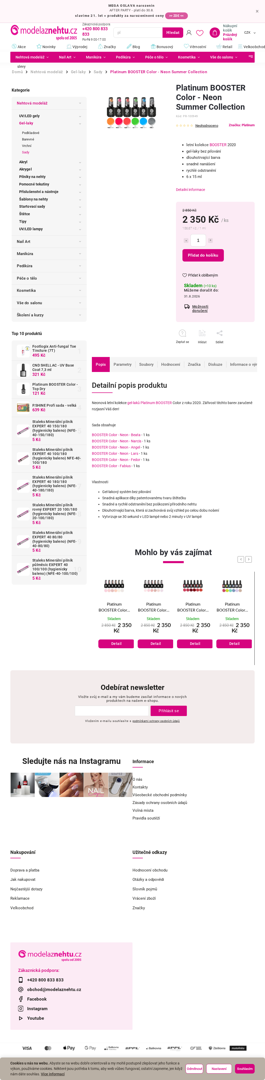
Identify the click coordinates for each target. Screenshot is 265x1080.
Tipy (22, 221)
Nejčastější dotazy (26, 889)
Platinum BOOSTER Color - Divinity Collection (114, 607)
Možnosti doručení (200, 308)
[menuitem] (32, 57)
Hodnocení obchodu (149, 870)
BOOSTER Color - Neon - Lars (115, 453)
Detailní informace (190, 190)
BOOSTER (218, 145)
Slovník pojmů (144, 889)
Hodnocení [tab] (170, 364)
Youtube (35, 1018)
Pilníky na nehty (32, 177)
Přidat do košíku (203, 255)
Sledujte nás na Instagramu (71, 761)
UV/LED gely (29, 116)
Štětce (24, 214)
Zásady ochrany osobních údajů (159, 802)
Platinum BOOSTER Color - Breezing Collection (232, 607)
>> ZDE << (176, 16)
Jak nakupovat (22, 879)
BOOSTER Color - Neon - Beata (116, 435)
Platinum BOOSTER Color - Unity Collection (153, 607)
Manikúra (25, 253)
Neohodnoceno (206, 126)
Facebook (37, 999)
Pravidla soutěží (146, 818)
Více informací (53, 1074)
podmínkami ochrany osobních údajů (156, 721)
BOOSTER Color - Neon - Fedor (116, 460)
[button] (114, 635)
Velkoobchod (21, 908)
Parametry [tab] (122, 364)
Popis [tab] (101, 364)
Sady (25, 152)
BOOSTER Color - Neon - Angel (116, 447)
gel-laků (133, 403)
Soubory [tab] (146, 364)
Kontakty (140, 787)
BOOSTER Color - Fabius (111, 466)
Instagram (37, 1008)
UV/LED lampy (31, 229)
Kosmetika (26, 290)
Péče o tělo (27, 278)
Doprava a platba (24, 870)
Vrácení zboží (144, 898)
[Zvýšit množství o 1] (210, 240)
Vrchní (27, 146)
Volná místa (142, 810)
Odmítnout (194, 1069)
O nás (137, 779)
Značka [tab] (194, 364)
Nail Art (23, 241)
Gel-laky (26, 123)
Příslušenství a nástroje (38, 192)
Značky (138, 908)
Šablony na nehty (33, 199)
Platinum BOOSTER (156, 403)
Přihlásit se (169, 711)
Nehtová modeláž (32, 103)
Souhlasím (245, 1069)
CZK (247, 32)
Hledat (173, 32)
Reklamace (20, 898)
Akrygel (25, 169)
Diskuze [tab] (215, 364)
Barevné (28, 139)
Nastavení (219, 1069)
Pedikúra (24, 266)
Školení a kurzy (30, 315)
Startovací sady (32, 206)
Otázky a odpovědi (148, 879)
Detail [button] (116, 644)
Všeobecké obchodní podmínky (159, 795)
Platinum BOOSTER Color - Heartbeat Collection (192, 607)
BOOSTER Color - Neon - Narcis (116, 441)
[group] (114, 618)
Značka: (242, 125)
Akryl (23, 162)
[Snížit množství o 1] (186, 240)
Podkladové (30, 133)
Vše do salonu (29, 303)
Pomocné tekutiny (34, 184)
